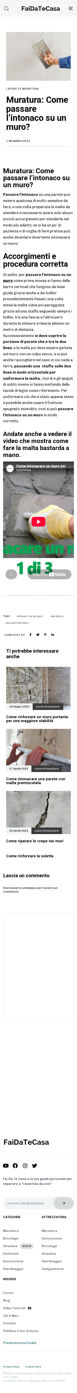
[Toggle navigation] (61, 8)
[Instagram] (25, 1165)
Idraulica (17, 1246)
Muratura (11, 1231)
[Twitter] (34, 1165)
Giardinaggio (13, 1269)
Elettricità (11, 1254)
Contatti (9, 1323)
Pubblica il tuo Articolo (21, 1331)
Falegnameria (53, 1269)
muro (8, 280)
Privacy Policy (11, 1366)
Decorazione (13, 1261)
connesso (29, 888)
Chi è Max (10, 1316)
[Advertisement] (38, 965)
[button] (6, 8)
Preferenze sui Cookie (19, 1343)
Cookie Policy (33, 1366)
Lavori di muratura (22, 88)
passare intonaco (17, 622)
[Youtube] (5, 1165)
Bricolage (10, 1238)
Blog (6, 1300)
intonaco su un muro (30, 616)
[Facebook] (15, 1165)
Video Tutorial (14, 1308)
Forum (8, 1293)
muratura (57, 616)
